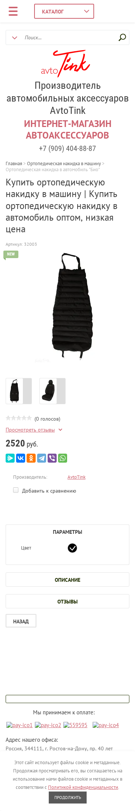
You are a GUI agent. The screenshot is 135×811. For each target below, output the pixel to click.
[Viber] (52, 458)
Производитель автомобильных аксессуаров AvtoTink (67, 98)
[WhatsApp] (62, 458)
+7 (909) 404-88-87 (67, 148)
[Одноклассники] (31, 458)
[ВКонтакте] (20, 458)
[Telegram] (41, 458)
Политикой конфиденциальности (83, 787)
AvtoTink (77, 477)
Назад (21, 621)
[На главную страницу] (65, 64)
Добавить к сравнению (48, 490)
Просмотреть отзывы (30, 430)
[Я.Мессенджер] (10, 458)
